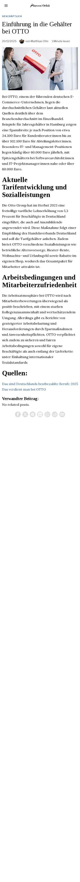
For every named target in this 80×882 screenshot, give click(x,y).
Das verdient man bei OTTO (24, 389)
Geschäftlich (12, 16)
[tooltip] (18, 414)
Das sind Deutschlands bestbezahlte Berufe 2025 (40, 384)
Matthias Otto (39, 41)
